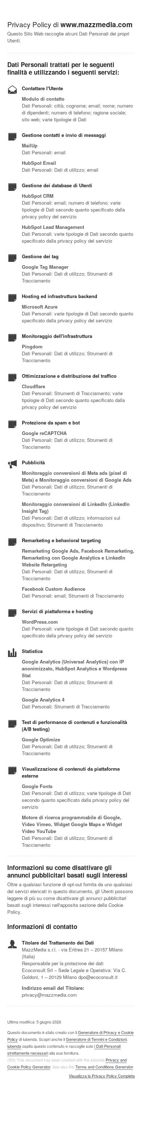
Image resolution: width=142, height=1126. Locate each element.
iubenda (14, 1046)
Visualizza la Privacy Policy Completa (102, 1076)
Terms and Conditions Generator (104, 1067)
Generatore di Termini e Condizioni (96, 1039)
